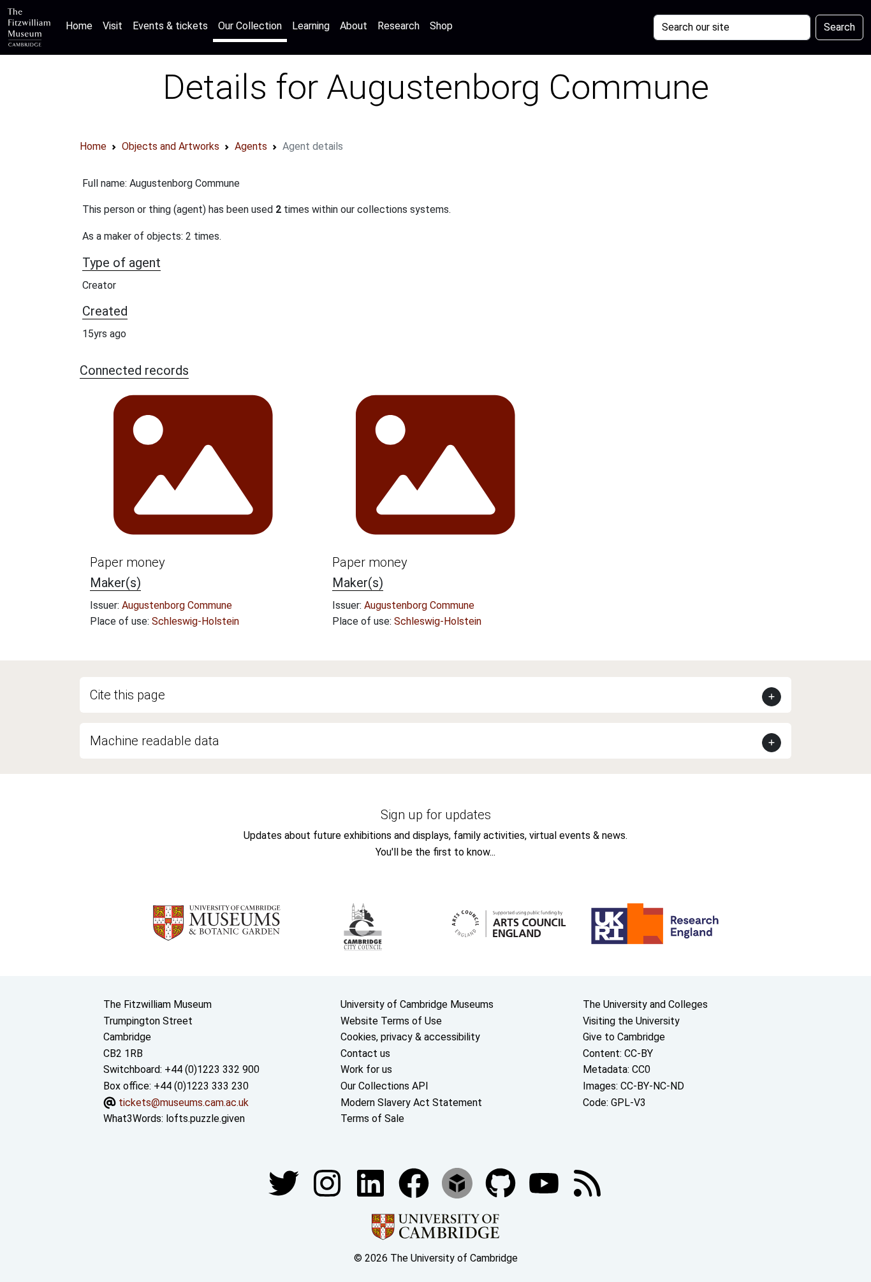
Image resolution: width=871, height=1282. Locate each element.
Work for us (366, 1069)
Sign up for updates (436, 814)
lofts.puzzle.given (205, 1118)
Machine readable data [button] (154, 740)
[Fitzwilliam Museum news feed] (587, 1182)
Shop (441, 26)
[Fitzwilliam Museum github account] (501, 1182)
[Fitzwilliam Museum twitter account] (285, 1182)
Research (398, 26)
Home (82, 25)
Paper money (127, 562)
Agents (251, 146)
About (353, 26)
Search (839, 27)
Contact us (365, 1053)
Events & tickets (170, 26)
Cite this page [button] (127, 695)
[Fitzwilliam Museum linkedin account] (415, 1182)
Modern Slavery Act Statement (411, 1102)
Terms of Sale (372, 1118)
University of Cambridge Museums (417, 1004)
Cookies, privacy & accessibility (410, 1037)
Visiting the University (631, 1021)
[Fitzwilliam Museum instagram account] (328, 1182)
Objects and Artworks (170, 146)
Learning (311, 26)
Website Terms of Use (391, 1021)
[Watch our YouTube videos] (545, 1182)
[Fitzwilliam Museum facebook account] (371, 1182)
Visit (112, 26)
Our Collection (250, 26)
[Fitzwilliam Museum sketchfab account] (458, 1182)
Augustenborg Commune (177, 605)
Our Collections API (384, 1086)
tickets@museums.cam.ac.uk (184, 1102)
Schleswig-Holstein (195, 621)
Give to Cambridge (624, 1037)
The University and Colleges (645, 1004)
